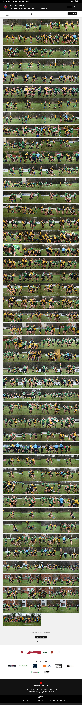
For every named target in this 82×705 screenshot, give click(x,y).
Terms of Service (45, 700)
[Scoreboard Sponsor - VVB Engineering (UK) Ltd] (35, 666)
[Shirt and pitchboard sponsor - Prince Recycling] (35, 672)
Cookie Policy (60, 700)
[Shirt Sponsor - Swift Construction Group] (46, 672)
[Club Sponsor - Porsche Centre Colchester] (12, 666)
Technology (34, 700)
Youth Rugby (21, 1)
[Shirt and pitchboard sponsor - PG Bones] (58, 666)
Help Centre (12, 700)
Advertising (23, 700)
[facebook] (3, 1)
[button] (11, 8)
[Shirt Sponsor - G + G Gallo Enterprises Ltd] (23, 666)
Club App (28, 1)
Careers (28, 700)
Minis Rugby (15, 1)
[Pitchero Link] (77, 2)
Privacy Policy (53, 700)
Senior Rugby (8, 1)
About (18, 700)
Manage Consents (68, 700)
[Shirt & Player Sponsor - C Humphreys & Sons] (70, 666)
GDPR (39, 700)
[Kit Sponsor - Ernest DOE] (46, 666)
